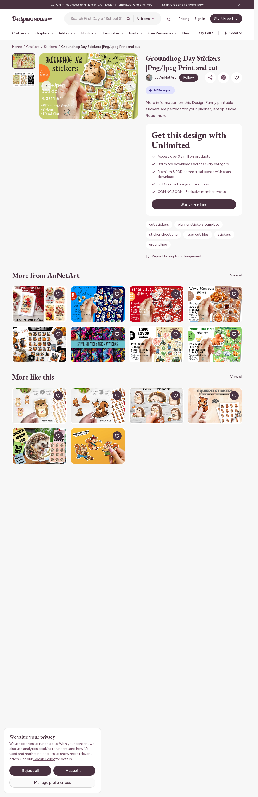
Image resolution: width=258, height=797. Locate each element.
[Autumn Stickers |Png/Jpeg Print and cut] (215, 304)
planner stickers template (198, 224)
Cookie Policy (44, 759)
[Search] (128, 19)
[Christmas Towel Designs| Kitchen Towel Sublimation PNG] (39, 304)
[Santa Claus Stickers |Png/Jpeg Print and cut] (156, 304)
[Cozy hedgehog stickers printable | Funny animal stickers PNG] (156, 405)
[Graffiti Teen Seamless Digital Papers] (97, 344)
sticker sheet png (163, 234)
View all (236, 275)
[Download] (46, 294)
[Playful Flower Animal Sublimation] (39, 446)
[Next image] (130, 86)
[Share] (210, 77)
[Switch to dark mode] (169, 19)
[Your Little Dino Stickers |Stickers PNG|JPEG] (215, 344)
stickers (224, 234)
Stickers (50, 47)
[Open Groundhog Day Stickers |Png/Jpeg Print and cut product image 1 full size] (88, 86)
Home (17, 47)
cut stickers (159, 224)
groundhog (158, 244)
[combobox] (97, 19)
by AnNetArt (165, 77)
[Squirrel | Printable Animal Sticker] (215, 405)
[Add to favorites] (236, 77)
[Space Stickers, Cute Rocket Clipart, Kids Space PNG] (97, 304)
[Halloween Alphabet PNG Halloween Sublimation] (39, 344)
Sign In (200, 19)
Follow (188, 77)
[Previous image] (46, 86)
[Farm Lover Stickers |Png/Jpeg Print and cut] (156, 344)
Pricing (183, 19)
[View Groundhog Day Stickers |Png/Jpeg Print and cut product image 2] (23, 79)
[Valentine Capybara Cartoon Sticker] (39, 405)
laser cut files (198, 234)
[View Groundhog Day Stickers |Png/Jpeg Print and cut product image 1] (23, 61)
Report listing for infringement (177, 256)
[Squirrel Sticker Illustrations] (97, 446)
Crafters (33, 47)
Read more (156, 115)
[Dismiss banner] (239, 4)
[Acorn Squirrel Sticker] (97, 405)
